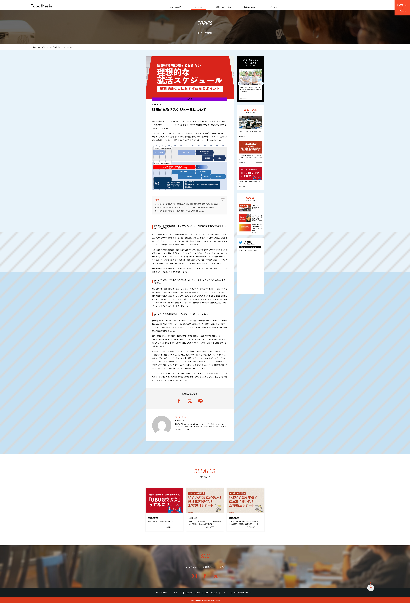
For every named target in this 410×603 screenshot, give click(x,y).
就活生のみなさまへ (223, 7)
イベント (273, 7)
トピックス (198, 7)
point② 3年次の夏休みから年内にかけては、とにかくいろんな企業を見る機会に (186, 207)
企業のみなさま (211, 593)
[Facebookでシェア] (179, 401)
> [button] (262, 83)
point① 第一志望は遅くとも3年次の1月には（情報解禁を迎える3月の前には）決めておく (189, 204)
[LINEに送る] (200, 401)
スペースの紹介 (175, 7)
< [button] (239, 83)
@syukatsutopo (249, 244)
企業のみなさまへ (250, 7)
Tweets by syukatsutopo (248, 250)
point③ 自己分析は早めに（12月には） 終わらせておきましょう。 (181, 211)
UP (371, 588)
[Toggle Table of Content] (223, 200)
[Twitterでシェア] (190, 401)
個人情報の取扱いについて (244, 593)
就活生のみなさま (193, 593)
